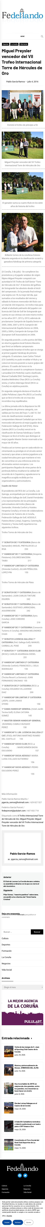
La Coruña (14, 44)
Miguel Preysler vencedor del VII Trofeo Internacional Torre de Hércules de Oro (22, 822)
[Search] (42, 36)
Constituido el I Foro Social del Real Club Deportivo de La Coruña (27, 1142)
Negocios (6, 963)
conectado (21, 915)
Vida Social (23, 44)
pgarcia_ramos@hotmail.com (15, 802)
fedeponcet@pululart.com (14, 810)
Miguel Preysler (27, 819)
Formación (7, 951)
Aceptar (6, 1222)
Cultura (5, 938)
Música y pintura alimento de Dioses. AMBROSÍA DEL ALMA (27, 1066)
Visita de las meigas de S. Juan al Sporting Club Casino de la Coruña (27, 1049)
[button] (22, 36)
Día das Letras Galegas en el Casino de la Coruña (26, 1104)
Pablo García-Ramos (15, 81)
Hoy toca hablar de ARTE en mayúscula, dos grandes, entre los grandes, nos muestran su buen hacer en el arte (27, 1087)
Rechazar (18, 1222)
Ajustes (9, 1216)
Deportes (5, 44)
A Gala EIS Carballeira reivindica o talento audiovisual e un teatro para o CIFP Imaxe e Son (28, 1124)
